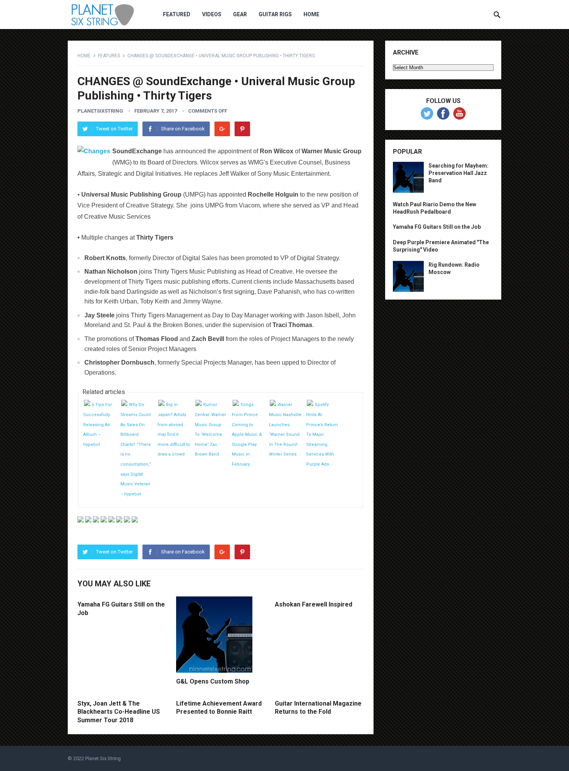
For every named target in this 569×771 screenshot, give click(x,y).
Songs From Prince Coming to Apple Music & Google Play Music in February (247, 434)
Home (311, 14)
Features (109, 55)
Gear (240, 14)
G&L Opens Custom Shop (212, 681)
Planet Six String (103, 758)
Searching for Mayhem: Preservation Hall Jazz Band (458, 173)
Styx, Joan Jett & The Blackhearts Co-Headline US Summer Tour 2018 (118, 712)
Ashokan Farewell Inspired (313, 604)
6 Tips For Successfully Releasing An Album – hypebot (97, 424)
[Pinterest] (242, 129)
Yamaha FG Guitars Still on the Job (437, 227)
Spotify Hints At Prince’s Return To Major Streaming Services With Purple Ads (322, 434)
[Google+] (222, 129)
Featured (176, 14)
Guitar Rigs (275, 14)
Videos (211, 14)
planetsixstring (100, 111)
